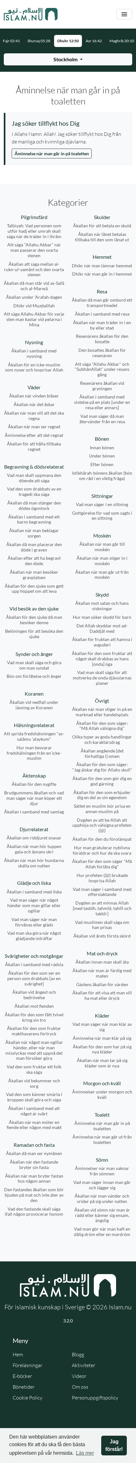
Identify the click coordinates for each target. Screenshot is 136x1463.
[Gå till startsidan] (31, 14)
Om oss (80, 1387)
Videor (79, 1376)
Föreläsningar (27, 1365)
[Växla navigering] (124, 14)
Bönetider (23, 1387)
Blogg (78, 1354)
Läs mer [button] (85, 1453)
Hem (18, 1354)
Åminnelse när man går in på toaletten (52, 153)
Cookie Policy (27, 1397)
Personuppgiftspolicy (95, 1397)
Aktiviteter (83, 1365)
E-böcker (22, 1376)
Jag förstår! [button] (114, 1445)
